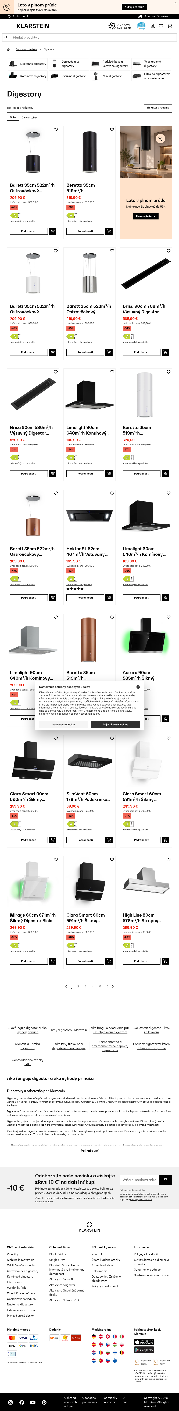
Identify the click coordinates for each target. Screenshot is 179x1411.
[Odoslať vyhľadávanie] (6, 37)
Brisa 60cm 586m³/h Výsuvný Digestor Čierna (31, 430)
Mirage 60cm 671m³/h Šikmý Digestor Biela (33, 917)
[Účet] (153, 26)
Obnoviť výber (29, 118)
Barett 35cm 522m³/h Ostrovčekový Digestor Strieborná (88, 309)
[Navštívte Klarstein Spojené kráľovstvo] (101, 1344)
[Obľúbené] (161, 26)
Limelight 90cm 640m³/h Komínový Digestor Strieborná (30, 675)
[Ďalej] (113, 986)
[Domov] (11, 49)
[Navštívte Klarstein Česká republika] (108, 1344)
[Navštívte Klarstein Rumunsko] (101, 1352)
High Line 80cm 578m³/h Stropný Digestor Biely (140, 917)
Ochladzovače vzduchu (22, 1299)
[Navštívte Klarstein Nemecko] (94, 1336)
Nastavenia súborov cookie (151, 1275)
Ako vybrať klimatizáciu (64, 1300)
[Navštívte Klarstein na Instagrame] (10, 1402)
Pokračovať (89, 1150)
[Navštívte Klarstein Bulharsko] (108, 1352)
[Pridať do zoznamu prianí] (56, 130)
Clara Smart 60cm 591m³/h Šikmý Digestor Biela (142, 796)
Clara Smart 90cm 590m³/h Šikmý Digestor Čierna (29, 796)
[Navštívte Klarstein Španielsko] (94, 1344)
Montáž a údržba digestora (27, 1046)
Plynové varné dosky (20, 1315)
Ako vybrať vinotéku (62, 1279)
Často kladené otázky (106, 1259)
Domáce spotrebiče (26, 49)
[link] (33, 152)
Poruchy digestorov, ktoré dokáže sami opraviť (151, 1046)
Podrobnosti (28, 231)
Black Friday (57, 1254)
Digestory (49, 49)
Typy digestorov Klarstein (69, 1030)
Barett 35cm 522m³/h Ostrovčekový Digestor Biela (32, 309)
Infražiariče (14, 1282)
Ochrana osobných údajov (132, 1190)
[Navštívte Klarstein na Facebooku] (21, 1402)
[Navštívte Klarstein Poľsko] (122, 1344)
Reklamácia (100, 1271)
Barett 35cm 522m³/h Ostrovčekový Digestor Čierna (32, 187)
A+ (14, 117)
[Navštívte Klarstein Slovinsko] (108, 1360)
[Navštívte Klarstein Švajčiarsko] (108, 1336)
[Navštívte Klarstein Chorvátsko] (94, 1352)
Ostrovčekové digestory (22, 1271)
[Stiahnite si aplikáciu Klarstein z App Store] (144, 1342)
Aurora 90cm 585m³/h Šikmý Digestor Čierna (139, 675)
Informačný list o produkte (22, 221)
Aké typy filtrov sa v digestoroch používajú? (68, 1046)
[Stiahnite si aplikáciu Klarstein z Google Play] (144, 1349)
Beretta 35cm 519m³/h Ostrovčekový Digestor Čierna (82, 187)
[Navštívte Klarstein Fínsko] (115, 1352)
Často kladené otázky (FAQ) (27, 1062)
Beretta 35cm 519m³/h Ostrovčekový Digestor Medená (84, 675)
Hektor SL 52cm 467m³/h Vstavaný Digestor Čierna (85, 551)
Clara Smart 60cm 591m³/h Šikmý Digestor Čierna (85, 917)
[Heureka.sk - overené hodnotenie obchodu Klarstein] (141, 25)
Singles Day (57, 1259)
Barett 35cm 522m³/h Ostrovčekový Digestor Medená (32, 551)
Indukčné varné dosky (21, 1310)
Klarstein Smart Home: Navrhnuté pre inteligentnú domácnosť (66, 1269)
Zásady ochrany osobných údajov (150, 1376)
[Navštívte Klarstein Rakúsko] (101, 1336)
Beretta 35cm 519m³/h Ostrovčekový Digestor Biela (137, 430)
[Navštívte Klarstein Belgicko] (122, 1352)
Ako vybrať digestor (62, 1285)
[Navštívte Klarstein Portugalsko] (101, 1360)
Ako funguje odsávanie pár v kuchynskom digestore (110, 1030)
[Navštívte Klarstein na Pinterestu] (44, 1402)
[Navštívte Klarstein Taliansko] (122, 1336)
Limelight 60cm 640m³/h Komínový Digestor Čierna (143, 551)
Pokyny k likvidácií (146, 1254)
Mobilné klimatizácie (20, 1259)
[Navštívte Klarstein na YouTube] (32, 1402)
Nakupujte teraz (134, 6)
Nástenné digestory (20, 1304)
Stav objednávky (102, 1265)
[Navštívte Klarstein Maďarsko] (115, 1344)
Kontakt (97, 1254)
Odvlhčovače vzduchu (21, 1265)
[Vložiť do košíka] (52, 231)
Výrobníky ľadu (17, 1287)
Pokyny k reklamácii (105, 1286)
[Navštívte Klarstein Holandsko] (94, 1360)
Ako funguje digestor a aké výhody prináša (27, 1030)
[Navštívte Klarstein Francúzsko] (115, 1336)
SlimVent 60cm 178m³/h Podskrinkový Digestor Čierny (89, 796)
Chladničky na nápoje (21, 1293)
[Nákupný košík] (169, 26)
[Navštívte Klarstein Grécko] (115, 1361)
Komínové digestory (20, 1276)
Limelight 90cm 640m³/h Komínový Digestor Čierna (86, 430)
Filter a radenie (159, 107)
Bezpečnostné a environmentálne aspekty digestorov (110, 1046)
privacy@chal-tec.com (141, 1199)
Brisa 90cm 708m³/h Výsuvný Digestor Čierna (144, 309)
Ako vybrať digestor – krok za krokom (151, 1030)
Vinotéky (12, 1254)
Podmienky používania (144, 1379)
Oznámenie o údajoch (148, 1269)
